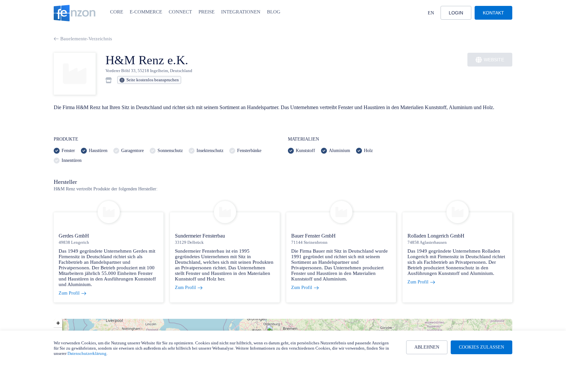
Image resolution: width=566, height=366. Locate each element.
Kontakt (493, 12)
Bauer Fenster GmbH (313, 236)
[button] (58, 323)
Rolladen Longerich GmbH (435, 236)
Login (456, 12)
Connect (180, 11)
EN (431, 12)
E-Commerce (146, 11)
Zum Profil (69, 293)
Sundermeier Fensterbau (200, 236)
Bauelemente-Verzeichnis (86, 38)
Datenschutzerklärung (86, 353)
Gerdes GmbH (74, 236)
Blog (273, 11)
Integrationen (240, 11)
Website (494, 59)
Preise (206, 11)
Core (116, 11)
